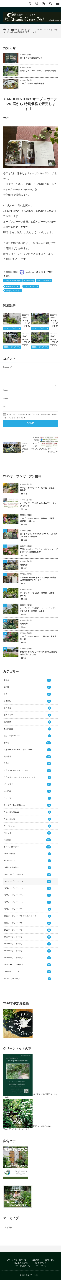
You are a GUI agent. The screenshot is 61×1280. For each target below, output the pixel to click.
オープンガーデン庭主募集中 (32, 83)
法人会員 (27, 708)
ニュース (27, 798)
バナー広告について (22, 1266)
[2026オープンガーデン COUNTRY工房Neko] (12, 342)
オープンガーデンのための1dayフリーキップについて (38, 504)
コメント (42, 272)
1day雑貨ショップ (27, 971)
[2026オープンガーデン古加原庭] (40, 342)
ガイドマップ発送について (31, 58)
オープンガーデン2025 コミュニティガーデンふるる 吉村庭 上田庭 (38, 609)
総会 (27, 694)
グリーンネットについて (16, 1260)
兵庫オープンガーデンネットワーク (27, 750)
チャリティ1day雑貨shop (27, 805)
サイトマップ (41, 1266)
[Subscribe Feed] (43, 3)
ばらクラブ (27, 784)
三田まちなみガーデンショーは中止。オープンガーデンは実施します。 (39, 550)
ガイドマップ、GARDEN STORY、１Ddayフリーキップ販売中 (38, 535)
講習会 (27, 680)
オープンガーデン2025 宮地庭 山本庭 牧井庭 (38, 594)
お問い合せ (49, 1260)
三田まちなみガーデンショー (27, 770)
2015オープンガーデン (27, 958)
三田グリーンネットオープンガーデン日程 (38, 71)
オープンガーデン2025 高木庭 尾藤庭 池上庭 (39, 637)
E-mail (5, 398)
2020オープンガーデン (27, 923)
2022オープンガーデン (27, 902)
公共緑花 (27, 756)
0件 (7, 118)
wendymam (29, 272)
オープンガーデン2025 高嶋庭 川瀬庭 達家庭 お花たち (38, 519)
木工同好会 (27, 729)
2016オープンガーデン (27, 951)
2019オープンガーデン (27, 930)
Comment (6, 367)
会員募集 (35, 1260)
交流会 (27, 763)
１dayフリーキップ (27, 978)
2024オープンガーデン (27, 888)
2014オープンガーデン (27, 964)
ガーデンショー (27, 826)
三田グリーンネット (13, 291)
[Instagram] (36, 3)
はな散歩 (27, 791)
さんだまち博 (27, 819)
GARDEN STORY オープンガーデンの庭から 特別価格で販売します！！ (38, 578)
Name (5, 390)
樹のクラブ (27, 715)
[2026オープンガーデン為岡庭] (12, 323)
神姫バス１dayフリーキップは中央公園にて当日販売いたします (38, 653)
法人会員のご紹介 (21, 1263)
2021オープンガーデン (27, 909)
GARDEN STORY (12, 286)
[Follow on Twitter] (30, 3)
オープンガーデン (44, 281)
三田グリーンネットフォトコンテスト (27, 777)
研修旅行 (27, 701)
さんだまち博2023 (27, 812)
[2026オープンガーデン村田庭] (40, 323)
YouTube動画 (27, 854)
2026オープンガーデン (12, 328)
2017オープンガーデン (27, 944)
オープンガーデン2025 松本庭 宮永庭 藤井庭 (39, 489)
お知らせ (27, 833)
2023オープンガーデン (27, 895)
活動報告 (24, 565)
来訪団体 (27, 722)
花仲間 (27, 687)
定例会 (27, 743)
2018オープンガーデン (27, 937)
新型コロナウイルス (27, 736)
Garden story (29, 281)
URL (5, 406)
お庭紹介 (27, 840)
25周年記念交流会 (27, 867)
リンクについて (40, 1263)
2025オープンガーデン (13, 281)
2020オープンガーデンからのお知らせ (27, 916)
